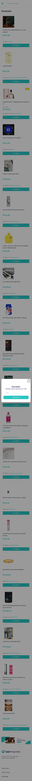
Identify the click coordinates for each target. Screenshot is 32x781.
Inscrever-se (16, 397)
